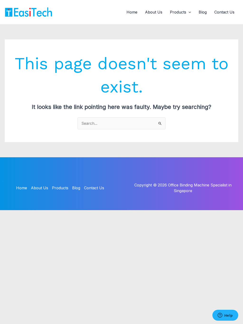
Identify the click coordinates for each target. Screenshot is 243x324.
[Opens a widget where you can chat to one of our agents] (225, 316)
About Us (153, 12)
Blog (203, 12)
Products (178, 12)
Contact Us (224, 12)
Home (131, 12)
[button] (188, 12)
